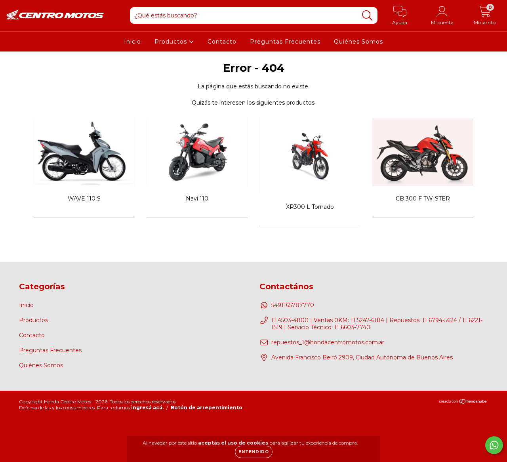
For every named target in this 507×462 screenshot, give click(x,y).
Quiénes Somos (358, 41)
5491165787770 (292, 305)
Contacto (222, 41)
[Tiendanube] (463, 402)
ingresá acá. (147, 407)
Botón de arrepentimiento (206, 407)
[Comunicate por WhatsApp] (494, 445)
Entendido (253, 451)
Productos (171, 41)
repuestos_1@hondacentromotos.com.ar (327, 342)
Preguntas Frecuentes (285, 41)
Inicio (132, 41)
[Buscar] (367, 15)
